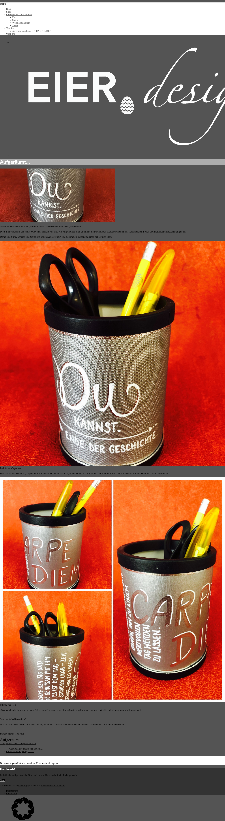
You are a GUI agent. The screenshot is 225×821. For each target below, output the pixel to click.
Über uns (10, 33)
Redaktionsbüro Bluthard (53, 785)
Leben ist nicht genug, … (20, 751)
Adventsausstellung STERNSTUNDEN (31, 31)
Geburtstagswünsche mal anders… (24, 748)
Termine (10, 28)
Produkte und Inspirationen (19, 14)
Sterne (15, 25)
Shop (8, 11)
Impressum (11, 793)
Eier (14, 17)
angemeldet (15, 763)
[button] (112, 809)
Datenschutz (12, 790)
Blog (8, 9)
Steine (15, 20)
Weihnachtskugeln (21, 22)
